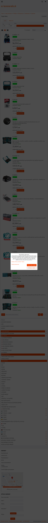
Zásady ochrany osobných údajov (18, 261)
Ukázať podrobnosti (15, 264)
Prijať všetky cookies (32, 265)
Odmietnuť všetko (31, 267)
